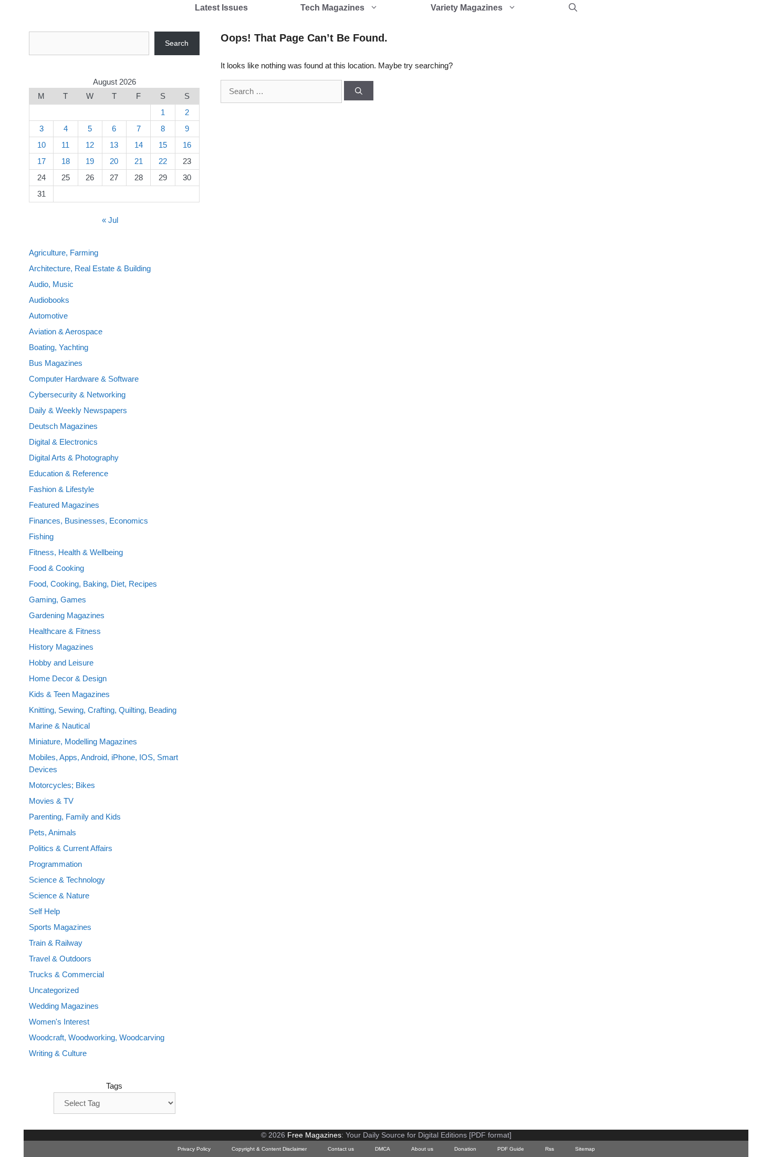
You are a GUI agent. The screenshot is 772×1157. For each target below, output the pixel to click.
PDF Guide (510, 1149)
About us (422, 1149)
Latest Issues (221, 7)
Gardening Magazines (67, 615)
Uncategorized (54, 990)
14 (138, 144)
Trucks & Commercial (66, 974)
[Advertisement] (615, 189)
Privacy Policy (194, 1149)
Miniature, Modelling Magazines (83, 741)
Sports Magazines (60, 927)
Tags (114, 1085)
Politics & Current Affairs (70, 848)
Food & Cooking (56, 568)
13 (114, 144)
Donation (465, 1149)
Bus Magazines (55, 363)
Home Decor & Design (68, 678)
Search (177, 43)
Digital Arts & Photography (74, 457)
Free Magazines (314, 1135)
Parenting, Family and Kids (75, 816)
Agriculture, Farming (63, 252)
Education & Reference (68, 473)
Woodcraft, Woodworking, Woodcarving (96, 1037)
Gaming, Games (57, 599)
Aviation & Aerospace (65, 331)
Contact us (341, 1149)
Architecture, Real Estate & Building (90, 268)
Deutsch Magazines (63, 426)
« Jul (110, 220)
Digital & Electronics (63, 441)
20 (114, 161)
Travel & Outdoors (60, 958)
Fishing (41, 536)
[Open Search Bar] (573, 8)
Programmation (55, 863)
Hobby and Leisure (61, 662)
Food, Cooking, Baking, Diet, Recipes (93, 583)
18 (65, 161)
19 (90, 161)
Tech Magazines (332, 7)
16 (187, 144)
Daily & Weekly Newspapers (78, 410)
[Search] (358, 91)
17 (41, 161)
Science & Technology (67, 879)
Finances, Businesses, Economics (88, 520)
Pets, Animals (52, 832)
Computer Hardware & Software (84, 378)
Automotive (48, 315)
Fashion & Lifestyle (61, 489)
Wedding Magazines (64, 1005)
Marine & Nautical (59, 725)
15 (163, 144)
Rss (549, 1149)
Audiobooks (49, 299)
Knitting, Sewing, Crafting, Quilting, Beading (102, 709)
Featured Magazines (64, 504)
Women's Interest (59, 1021)
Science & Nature (59, 895)
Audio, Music (51, 284)
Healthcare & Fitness (65, 631)
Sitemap (585, 1149)
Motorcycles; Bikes (62, 785)
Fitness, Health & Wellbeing (76, 552)
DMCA (382, 1149)
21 (138, 161)
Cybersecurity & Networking (77, 394)
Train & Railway (55, 942)
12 (90, 144)
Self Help (44, 911)
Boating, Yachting (58, 347)
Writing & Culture (58, 1053)
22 (163, 161)
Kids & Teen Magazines (69, 694)
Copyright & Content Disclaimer (269, 1149)
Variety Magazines (467, 7)
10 (41, 144)
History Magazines (61, 646)
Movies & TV (51, 800)
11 (65, 144)
